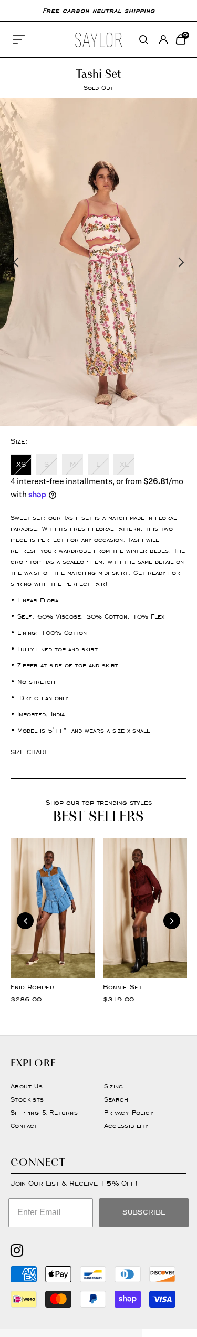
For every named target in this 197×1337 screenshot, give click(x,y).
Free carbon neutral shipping (99, 10)
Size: (19, 441)
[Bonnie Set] (145, 908)
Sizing (113, 1086)
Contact (24, 1125)
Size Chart (29, 752)
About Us (27, 1086)
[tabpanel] (98, 262)
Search (116, 1099)
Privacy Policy (129, 1112)
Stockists (27, 1099)
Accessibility (126, 1125)
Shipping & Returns (44, 1112)
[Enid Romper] (53, 908)
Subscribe (143, 1212)
